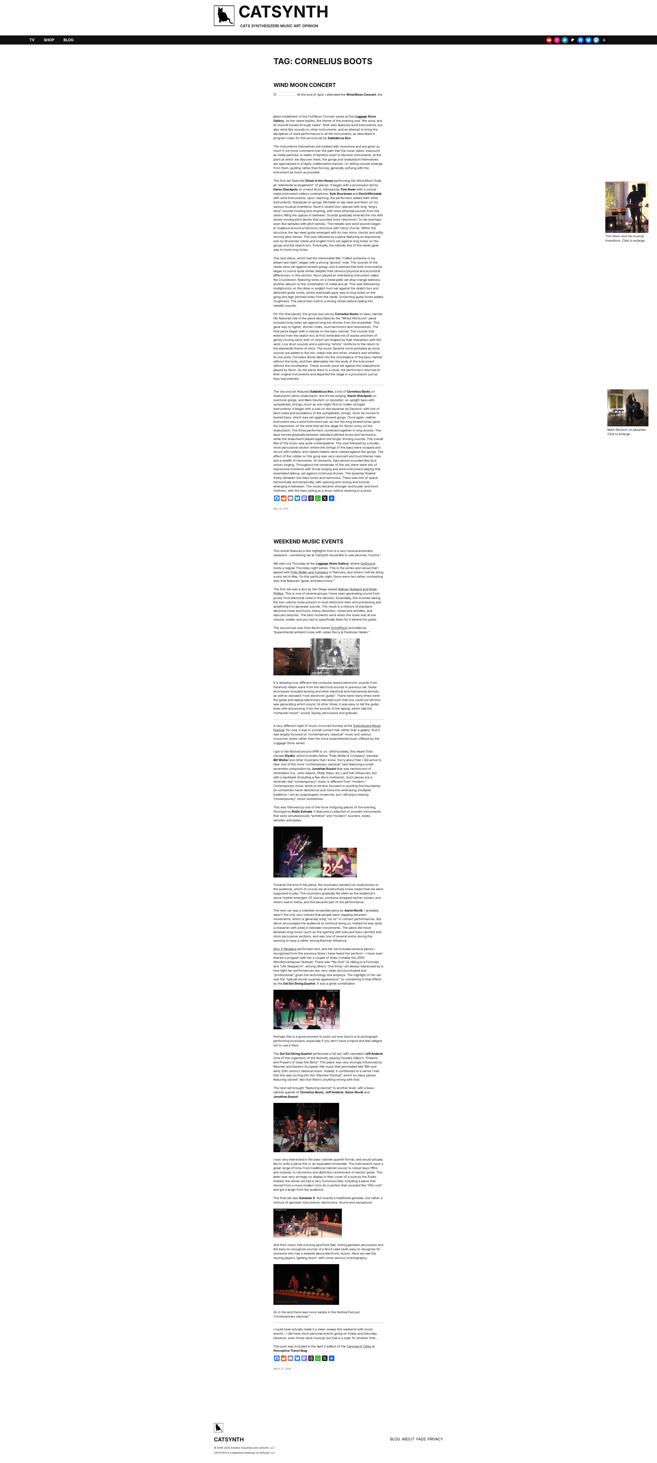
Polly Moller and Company (309, 572)
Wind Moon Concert (304, 85)
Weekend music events (308, 541)
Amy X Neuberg (285, 949)
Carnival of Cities (359, 1346)
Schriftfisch (339, 628)
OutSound (367, 563)
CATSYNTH (283, 11)
